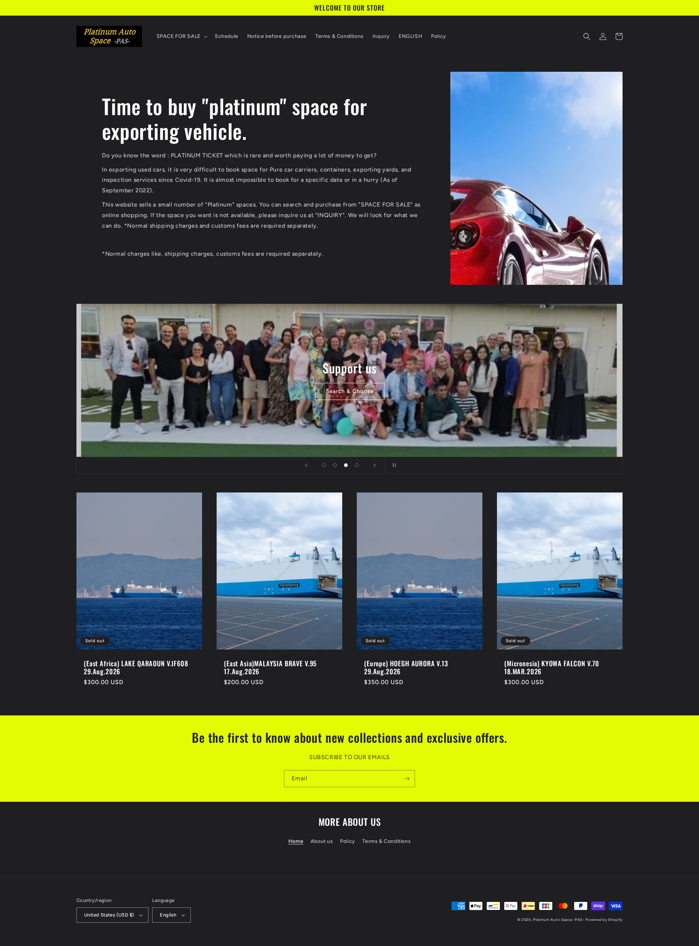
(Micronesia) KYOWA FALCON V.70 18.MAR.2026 (551, 667)
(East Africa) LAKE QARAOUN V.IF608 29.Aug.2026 (136, 667)
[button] (181, 36)
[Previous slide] (306, 465)
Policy (347, 841)
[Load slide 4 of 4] (356, 465)
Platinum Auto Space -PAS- (558, 919)
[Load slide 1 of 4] (324, 465)
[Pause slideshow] (393, 465)
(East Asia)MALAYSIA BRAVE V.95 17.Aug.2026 (270, 667)
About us (322, 841)
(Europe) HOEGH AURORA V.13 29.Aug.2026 (406, 667)
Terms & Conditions (386, 841)
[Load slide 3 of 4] (345, 465)
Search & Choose (350, 391)
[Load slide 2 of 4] (334, 465)
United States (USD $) (109, 915)
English (168, 915)
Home (295, 841)
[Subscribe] (407, 778)
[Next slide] (375, 465)
